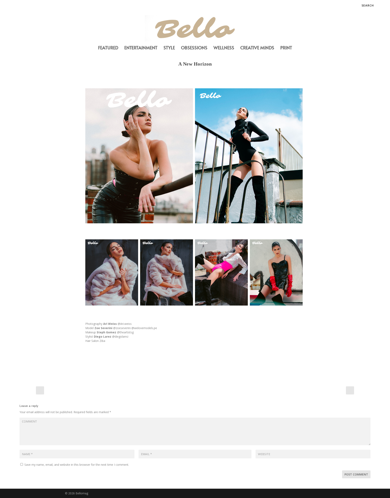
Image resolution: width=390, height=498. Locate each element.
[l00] (139, 155)
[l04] (221, 272)
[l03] (166, 272)
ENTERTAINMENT (140, 48)
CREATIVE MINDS (257, 48)
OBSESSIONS (194, 48)
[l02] (111, 272)
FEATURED (108, 48)
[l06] (276, 272)
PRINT (286, 48)
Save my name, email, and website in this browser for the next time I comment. (76, 465)
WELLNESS (223, 48)
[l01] (249, 155)
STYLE (169, 48)
